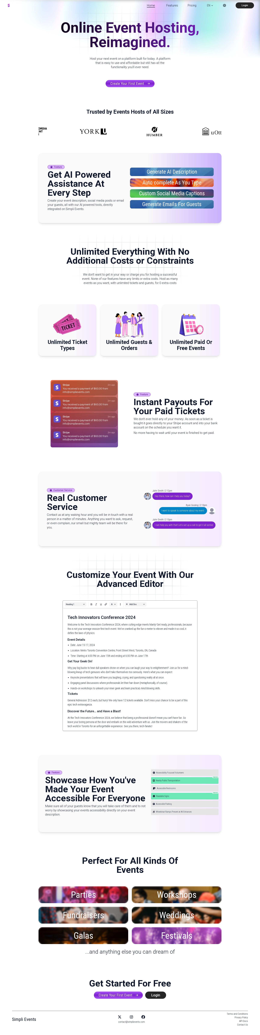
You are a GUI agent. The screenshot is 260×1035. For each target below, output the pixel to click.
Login (245, 5)
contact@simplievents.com (131, 1021)
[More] (91, 604)
